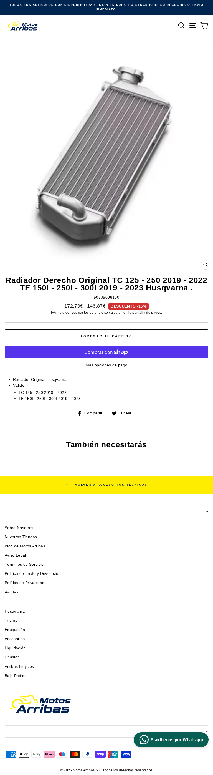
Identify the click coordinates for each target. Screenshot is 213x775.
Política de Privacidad (24, 583)
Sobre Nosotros (19, 528)
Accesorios (15, 639)
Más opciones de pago (107, 365)
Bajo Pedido (16, 676)
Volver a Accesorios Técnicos (110, 484)
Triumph (12, 620)
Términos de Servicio (24, 564)
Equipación (15, 630)
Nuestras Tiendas (21, 537)
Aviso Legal (15, 555)
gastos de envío (90, 312)
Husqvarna (15, 611)
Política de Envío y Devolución (32, 574)
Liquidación (15, 648)
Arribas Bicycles (19, 667)
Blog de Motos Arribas (25, 546)
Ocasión (12, 657)
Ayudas (11, 592)
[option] (106, 7)
